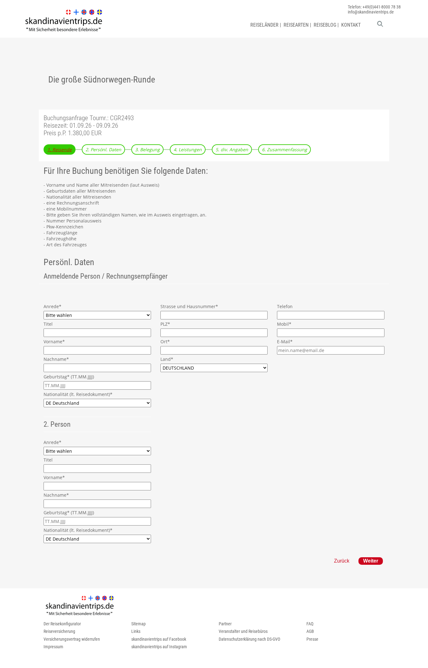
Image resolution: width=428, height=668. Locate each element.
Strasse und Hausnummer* (189, 306)
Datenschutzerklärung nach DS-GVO (249, 639)
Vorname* (54, 342)
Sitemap (138, 623)
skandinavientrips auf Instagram (159, 646)
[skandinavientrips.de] (63, 31)
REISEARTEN (296, 25)
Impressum (53, 646)
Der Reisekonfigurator (62, 623)
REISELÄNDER (264, 25)
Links (135, 631)
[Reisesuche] (380, 25)
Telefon (285, 306)
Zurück (341, 561)
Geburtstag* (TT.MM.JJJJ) (69, 377)
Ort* (165, 342)
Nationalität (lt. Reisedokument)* (78, 394)
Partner (225, 623)
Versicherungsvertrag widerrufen (72, 639)
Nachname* (56, 359)
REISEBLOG (325, 25)
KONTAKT (351, 25)
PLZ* (165, 324)
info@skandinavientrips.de (371, 11)
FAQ (309, 623)
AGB (310, 631)
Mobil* (284, 324)
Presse (312, 639)
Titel (48, 324)
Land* (166, 359)
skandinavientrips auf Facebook (158, 639)
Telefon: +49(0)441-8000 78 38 (374, 6)
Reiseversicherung (59, 631)
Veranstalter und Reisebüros (243, 631)
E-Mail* (285, 342)
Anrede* (52, 306)
